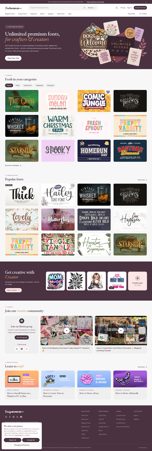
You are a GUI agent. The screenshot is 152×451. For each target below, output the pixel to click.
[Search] (84, 7)
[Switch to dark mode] (116, 7)
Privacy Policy (120, 419)
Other (83, 434)
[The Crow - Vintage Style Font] (21, 101)
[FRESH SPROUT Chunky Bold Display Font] (94, 126)
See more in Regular (12, 165)
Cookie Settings (142, 447)
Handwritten (28, 85)
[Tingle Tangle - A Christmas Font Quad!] (58, 244)
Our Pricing (102, 415)
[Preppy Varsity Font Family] (130, 126)
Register (136, 419)
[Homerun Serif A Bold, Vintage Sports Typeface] (94, 151)
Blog (100, 430)
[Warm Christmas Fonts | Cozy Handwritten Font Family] (58, 126)
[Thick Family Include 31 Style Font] (21, 195)
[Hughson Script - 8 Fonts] (130, 220)
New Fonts (84, 419)
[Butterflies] (58, 220)
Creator (101, 419)
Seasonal (84, 430)
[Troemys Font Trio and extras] (130, 101)
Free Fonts (84, 415)
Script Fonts (85, 427)
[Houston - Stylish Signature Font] (94, 244)
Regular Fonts (86, 423)
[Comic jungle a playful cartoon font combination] (94, 101)
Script (18, 85)
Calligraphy (39, 85)
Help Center (103, 434)
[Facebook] (22, 349)
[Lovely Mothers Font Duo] (21, 220)
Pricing (123, 8)
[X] (17, 417)
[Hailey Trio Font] (58, 195)
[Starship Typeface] (21, 151)
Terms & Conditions (123, 427)
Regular (9, 85)
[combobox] (56, 7)
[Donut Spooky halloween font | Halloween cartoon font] (58, 151)
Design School (104, 427)
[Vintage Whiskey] (21, 126)
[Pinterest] (14, 417)
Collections (85, 438)
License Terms (121, 415)
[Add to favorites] (36, 93)
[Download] (31, 93)
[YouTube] (27, 349)
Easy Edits (102, 423)
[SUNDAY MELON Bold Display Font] (58, 101)
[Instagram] (17, 349)
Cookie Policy (120, 423)
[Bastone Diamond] (130, 151)
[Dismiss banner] (146, 2)
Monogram (50, 85)
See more (141, 180)
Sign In (129, 8)
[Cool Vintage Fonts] (94, 220)
